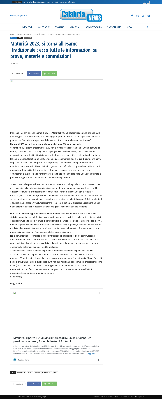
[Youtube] (149, 16)
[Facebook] (132, 16)
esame (30, 372)
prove (55, 372)
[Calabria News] (81, 16)
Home (12, 34)
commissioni (21, 372)
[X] (143, 16)
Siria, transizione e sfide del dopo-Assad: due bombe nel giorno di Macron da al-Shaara (53, 2)
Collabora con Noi (127, 397)
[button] (148, 27)
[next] (148, 2)
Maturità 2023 (46, 372)
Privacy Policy (139, 397)
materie (37, 372)
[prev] (144, 2)
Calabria (20, 37)
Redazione (95, 397)
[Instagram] (137, 16)
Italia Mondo (27, 37)
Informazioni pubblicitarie (109, 397)
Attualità (19, 34)
